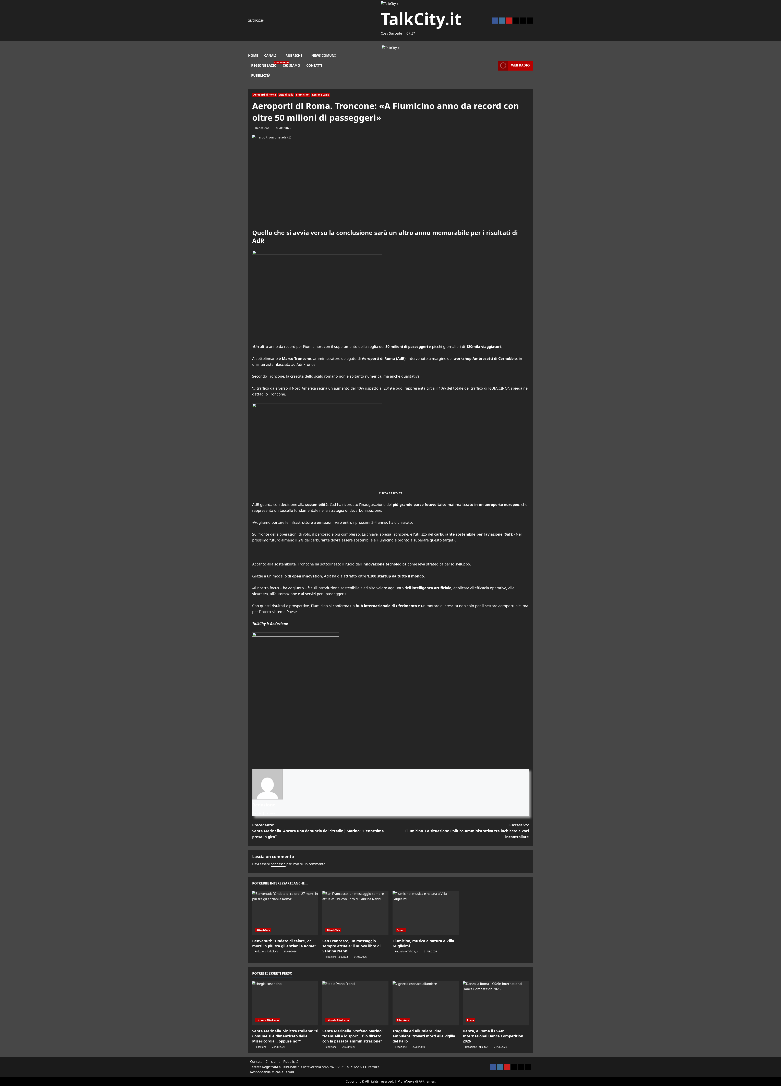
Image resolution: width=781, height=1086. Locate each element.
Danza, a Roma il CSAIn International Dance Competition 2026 (493, 1036)
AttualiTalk (286, 94)
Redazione (262, 128)
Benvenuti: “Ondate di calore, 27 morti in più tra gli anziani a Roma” (284, 943)
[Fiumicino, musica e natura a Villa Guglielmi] (426, 913)
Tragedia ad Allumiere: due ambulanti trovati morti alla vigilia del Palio (424, 1036)
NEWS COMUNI (323, 55)
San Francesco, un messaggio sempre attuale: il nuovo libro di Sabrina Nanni (351, 945)
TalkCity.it (421, 19)
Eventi (401, 930)
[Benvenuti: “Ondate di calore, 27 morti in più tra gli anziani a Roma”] (285, 913)
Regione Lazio (265, 64)
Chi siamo (291, 65)
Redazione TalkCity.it (266, 951)
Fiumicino (302, 94)
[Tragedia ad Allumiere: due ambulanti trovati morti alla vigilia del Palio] (426, 1003)
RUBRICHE (294, 55)
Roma (470, 1020)
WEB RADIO (520, 65)
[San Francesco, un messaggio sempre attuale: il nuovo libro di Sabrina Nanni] (355, 913)
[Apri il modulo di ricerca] (497, 66)
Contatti (314, 65)
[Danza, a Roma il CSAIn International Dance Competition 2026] (496, 1003)
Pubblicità (260, 75)
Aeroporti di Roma (264, 94)
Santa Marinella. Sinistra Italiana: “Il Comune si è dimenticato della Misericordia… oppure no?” (285, 1036)
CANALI (270, 55)
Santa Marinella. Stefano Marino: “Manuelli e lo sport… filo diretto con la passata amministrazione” (352, 1036)
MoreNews (405, 1081)
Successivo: (467, 830)
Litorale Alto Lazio (267, 1020)
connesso (278, 864)
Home (253, 55)
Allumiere (403, 1020)
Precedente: (318, 830)
